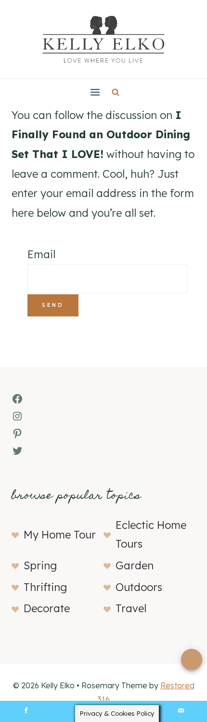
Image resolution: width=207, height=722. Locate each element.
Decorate (47, 608)
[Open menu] (94, 92)
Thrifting (45, 587)
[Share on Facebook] (26, 711)
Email (41, 254)
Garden (135, 565)
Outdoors (139, 587)
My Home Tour (60, 534)
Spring (40, 565)
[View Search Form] (115, 92)
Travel (131, 608)
